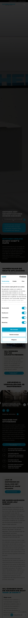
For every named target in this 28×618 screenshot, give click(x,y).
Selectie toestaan (14, 334)
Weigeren (14, 339)
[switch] (24, 313)
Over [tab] (23, 281)
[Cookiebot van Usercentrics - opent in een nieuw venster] (19, 277)
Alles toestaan (14, 329)
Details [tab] (14, 281)
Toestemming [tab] (5, 281)
